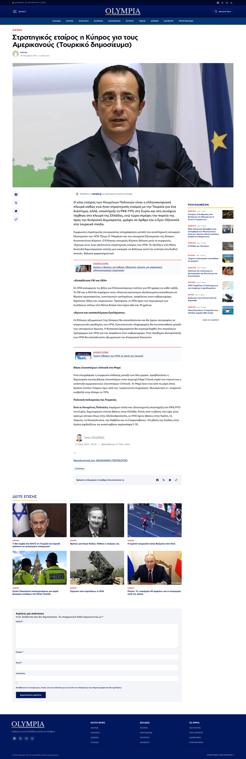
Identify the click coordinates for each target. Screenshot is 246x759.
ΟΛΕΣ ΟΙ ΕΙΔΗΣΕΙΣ (211, 320)
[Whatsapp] (16, 211)
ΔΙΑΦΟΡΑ (169, 21)
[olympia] (123, 11)
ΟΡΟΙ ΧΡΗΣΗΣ (196, 732)
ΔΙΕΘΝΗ (155, 21)
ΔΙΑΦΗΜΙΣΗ (195, 737)
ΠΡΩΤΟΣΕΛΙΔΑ (186, 21)
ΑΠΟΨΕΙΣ (98, 21)
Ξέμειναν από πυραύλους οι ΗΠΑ (87, 591)
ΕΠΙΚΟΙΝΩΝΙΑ (196, 742)
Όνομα (19, 652)
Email (19, 662)
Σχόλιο (19, 621)
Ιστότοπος (20, 673)
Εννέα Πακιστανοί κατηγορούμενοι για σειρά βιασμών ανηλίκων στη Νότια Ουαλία (35, 592)
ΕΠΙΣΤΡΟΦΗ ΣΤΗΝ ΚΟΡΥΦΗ (220, 755)
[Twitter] (222, 3)
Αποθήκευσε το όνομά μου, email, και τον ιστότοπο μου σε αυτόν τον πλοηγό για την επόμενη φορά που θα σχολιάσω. (69, 687)
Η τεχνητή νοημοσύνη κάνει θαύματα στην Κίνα (151, 543)
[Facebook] (218, 3)
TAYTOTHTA (195, 728)
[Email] (227, 3)
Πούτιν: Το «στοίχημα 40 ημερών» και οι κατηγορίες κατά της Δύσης (154, 592)
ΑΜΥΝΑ (70, 21)
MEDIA (142, 21)
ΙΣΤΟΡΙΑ (130, 21)
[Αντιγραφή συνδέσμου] (16, 219)
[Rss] (231, 3)
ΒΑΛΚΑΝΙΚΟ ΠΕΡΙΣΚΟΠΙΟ (112, 460)
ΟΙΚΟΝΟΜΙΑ (114, 21)
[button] (101, 440)
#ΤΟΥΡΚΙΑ (79, 469)
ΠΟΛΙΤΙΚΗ (84, 21)
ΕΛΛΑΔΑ (57, 21)
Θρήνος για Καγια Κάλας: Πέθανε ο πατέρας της (94, 543)
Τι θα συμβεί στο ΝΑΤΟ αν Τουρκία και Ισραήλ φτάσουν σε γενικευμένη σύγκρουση (36, 545)
